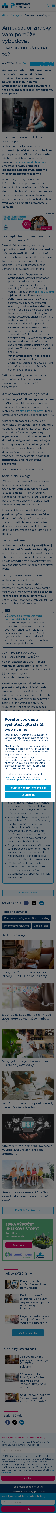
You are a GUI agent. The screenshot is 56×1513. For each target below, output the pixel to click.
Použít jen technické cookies (28, 787)
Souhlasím (28, 795)
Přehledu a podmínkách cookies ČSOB (26, 780)
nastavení (10, 777)
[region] (28, 756)
